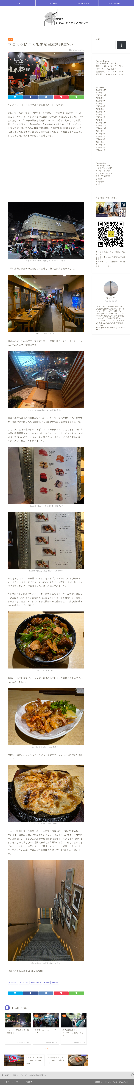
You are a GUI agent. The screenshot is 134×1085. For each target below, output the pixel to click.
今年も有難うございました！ (109, 63)
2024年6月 (101, 139)
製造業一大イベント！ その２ (110, 71)
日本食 (47, 982)
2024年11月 (101, 125)
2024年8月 (101, 134)
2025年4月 (101, 112)
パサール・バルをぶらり (107, 69)
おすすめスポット (104, 173)
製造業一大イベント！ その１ (110, 74)
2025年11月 (101, 92)
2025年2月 (101, 117)
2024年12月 (101, 123)
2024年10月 (101, 128)
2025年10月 (101, 95)
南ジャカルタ (37, 982)
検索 (98, 39)
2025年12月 (101, 90)
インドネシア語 (103, 170)
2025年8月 (101, 101)
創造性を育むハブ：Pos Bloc (109, 66)
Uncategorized (103, 165)
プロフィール (51, 3)
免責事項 (29, 1082)
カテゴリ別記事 (83, 3)
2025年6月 (101, 106)
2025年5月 (101, 109)
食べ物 (56, 982)
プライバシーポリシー (14, 1082)
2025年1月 (101, 120)
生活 (10, 39)
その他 (99, 179)
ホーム (20, 3)
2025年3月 (101, 114)
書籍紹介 (100, 181)
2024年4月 (101, 145)
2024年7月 (101, 136)
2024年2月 (101, 150)
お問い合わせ (114, 3)
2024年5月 (101, 142)
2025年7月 (101, 103)
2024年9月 (101, 131)
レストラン (24, 982)
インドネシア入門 (104, 168)
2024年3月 (101, 147)
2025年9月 (101, 98)
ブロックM (13, 982)
